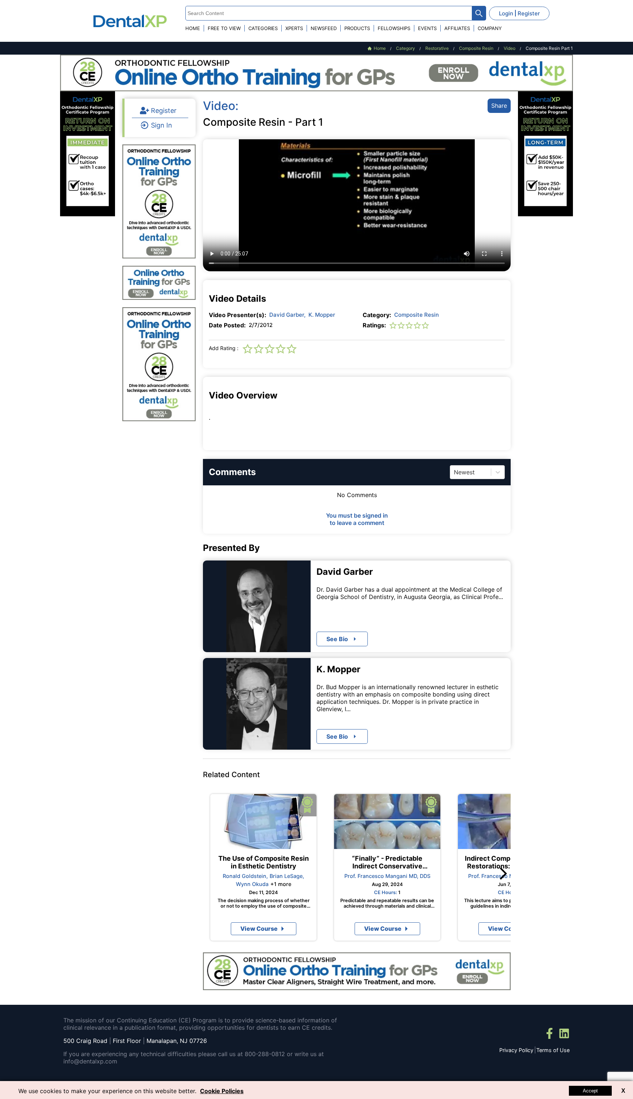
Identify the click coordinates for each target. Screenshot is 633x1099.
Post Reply (389, 628)
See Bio (337, 736)
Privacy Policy (516, 1050)
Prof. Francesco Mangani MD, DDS (387, 876)
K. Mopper (321, 314)
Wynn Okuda (252, 884)
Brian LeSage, (287, 876)
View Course (259, 928)
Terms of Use (553, 1050)
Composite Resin (416, 314)
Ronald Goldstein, (245, 876)
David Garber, (287, 314)
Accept (590, 1091)
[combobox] (455, 472)
